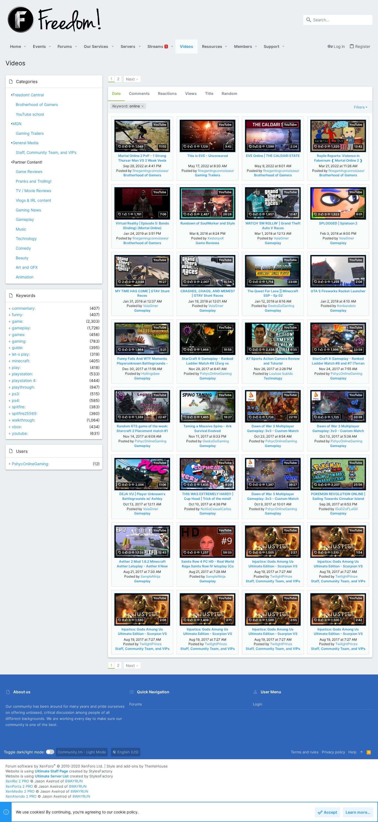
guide (17, 347)
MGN (17, 123)
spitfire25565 (24, 413)
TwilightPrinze (281, 576)
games (18, 334)
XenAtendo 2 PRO (21, 796)
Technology (26, 238)
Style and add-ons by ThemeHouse (137, 766)
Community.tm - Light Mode (82, 752)
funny (17, 314)
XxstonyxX (216, 238)
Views (191, 93)
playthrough (23, 387)
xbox (16, 426)
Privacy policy (333, 752)
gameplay (21, 327)
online (126, 106)
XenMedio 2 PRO (20, 791)
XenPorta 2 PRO (19, 786)
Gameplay (25, 219)
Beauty (22, 257)
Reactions (167, 93)
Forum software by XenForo (54, 766)
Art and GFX (27, 267)
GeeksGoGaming (281, 306)
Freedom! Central (28, 94)
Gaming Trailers (30, 133)
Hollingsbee (150, 373)
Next (130, 79)
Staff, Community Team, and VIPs (46, 152)
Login (257, 704)
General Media (25, 142)
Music (21, 229)
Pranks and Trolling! (33, 181)
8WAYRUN (74, 781)
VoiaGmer (281, 238)
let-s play (20, 354)
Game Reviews (29, 171)
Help (352, 752)
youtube (19, 433)
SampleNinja (150, 576)
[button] (25, 46)
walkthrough (23, 420)
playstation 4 (23, 380)
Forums (135, 704)
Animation (24, 277)
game (17, 321)
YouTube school (30, 114)
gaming (18, 341)
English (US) (127, 752)
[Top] (361, 752)
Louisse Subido (281, 373)
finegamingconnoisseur (151, 171)
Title (209, 93)
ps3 (15, 393)
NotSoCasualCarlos (216, 509)
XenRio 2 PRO (17, 781)
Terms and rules (305, 752)
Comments (139, 93)
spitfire (18, 406)
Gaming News (28, 210)
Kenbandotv (346, 306)
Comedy (23, 248)
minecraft (20, 360)
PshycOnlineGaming (30, 463)
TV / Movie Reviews (33, 190)
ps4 (15, 400)
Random (229, 93)
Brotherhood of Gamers (37, 104)
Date (116, 93)
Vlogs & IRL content (33, 200)
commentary (23, 308)
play (16, 367)
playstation (22, 373)
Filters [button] (359, 107)
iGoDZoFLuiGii (346, 509)
